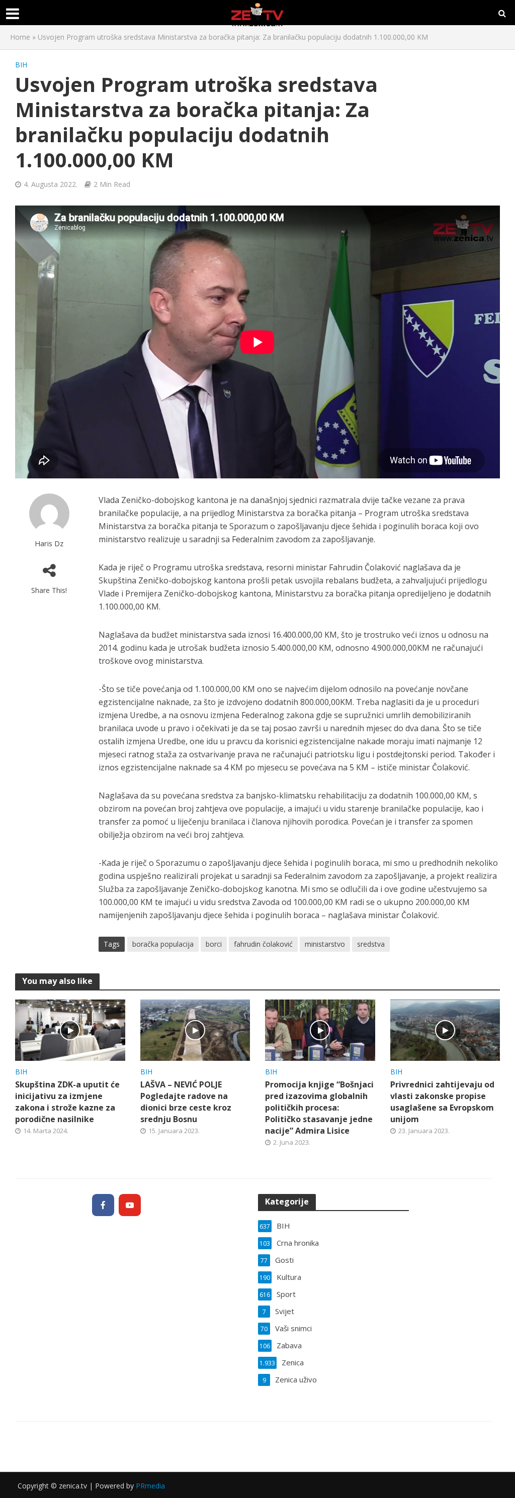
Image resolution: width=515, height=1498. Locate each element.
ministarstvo (325, 944)
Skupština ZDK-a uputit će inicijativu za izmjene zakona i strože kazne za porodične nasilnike (67, 1102)
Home (20, 37)
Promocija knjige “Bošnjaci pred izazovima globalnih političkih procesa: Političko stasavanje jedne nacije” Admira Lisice (319, 1107)
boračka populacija (163, 944)
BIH (21, 64)
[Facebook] (103, 1205)
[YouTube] (130, 1205)
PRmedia (150, 1485)
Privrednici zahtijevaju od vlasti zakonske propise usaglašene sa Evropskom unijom (442, 1102)
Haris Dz (49, 543)
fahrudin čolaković (263, 944)
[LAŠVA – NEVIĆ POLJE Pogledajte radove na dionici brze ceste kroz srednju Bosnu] (195, 1029)
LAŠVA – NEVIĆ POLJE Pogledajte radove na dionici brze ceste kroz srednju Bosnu (185, 1102)
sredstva (371, 944)
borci (214, 944)
